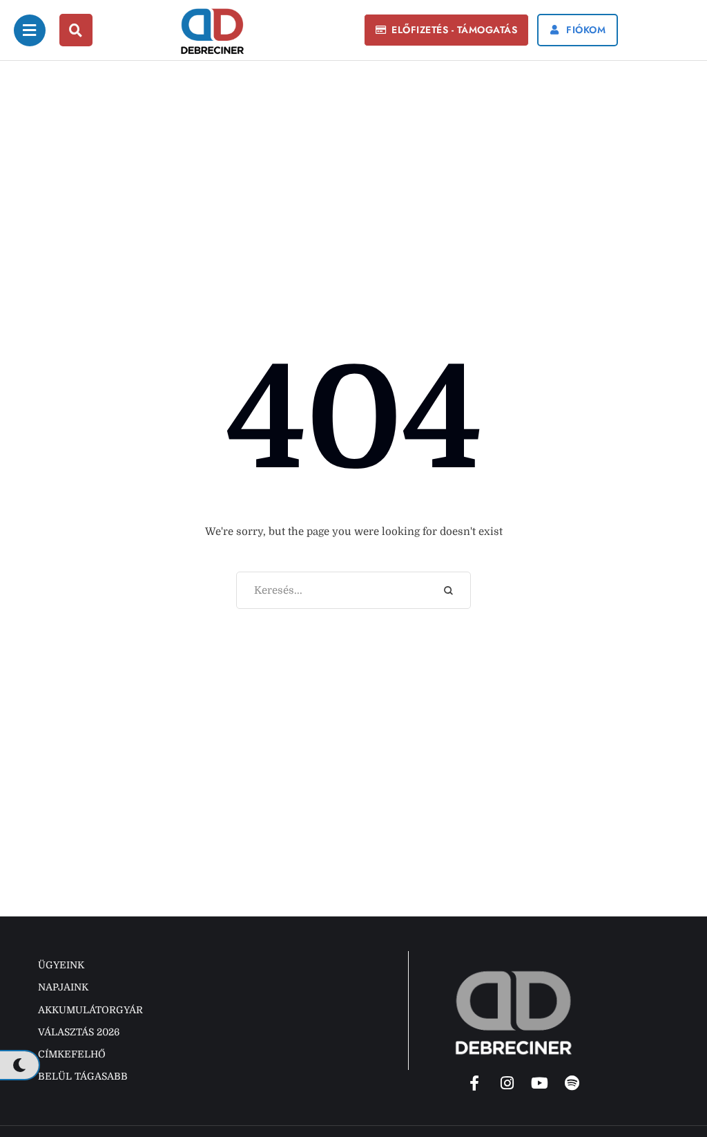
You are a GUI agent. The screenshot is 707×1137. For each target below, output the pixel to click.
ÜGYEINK (61, 964)
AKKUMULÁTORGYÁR (90, 1009)
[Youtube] (539, 1083)
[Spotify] (571, 1083)
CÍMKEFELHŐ (72, 1054)
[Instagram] (506, 1083)
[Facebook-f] (474, 1083)
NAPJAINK (63, 987)
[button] (447, 30)
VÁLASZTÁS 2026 (78, 1031)
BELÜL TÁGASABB (83, 1076)
